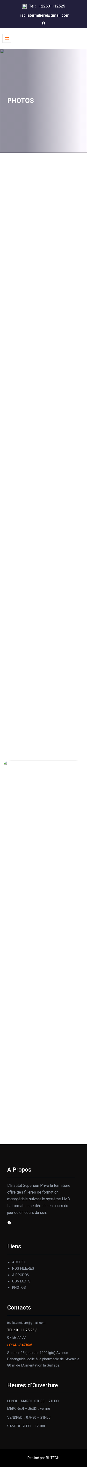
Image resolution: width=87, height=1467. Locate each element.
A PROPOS (20, 1275)
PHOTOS (19, 1287)
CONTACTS (21, 1281)
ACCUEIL (19, 1262)
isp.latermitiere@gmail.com (44, 15)
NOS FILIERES (23, 1268)
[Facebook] (43, 23)
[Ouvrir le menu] (6, 38)
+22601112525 (52, 6)
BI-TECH (52, 1458)
